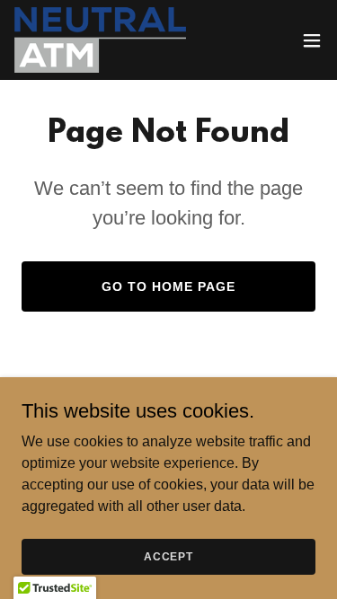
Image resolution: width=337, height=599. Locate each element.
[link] (100, 40)
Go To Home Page (168, 286)
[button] (312, 40)
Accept (168, 556)
